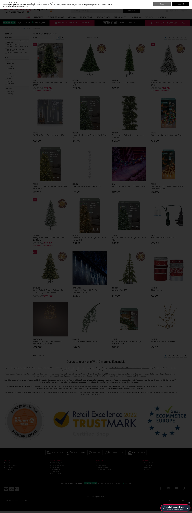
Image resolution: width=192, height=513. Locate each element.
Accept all (181, 4)
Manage (162, 4)
